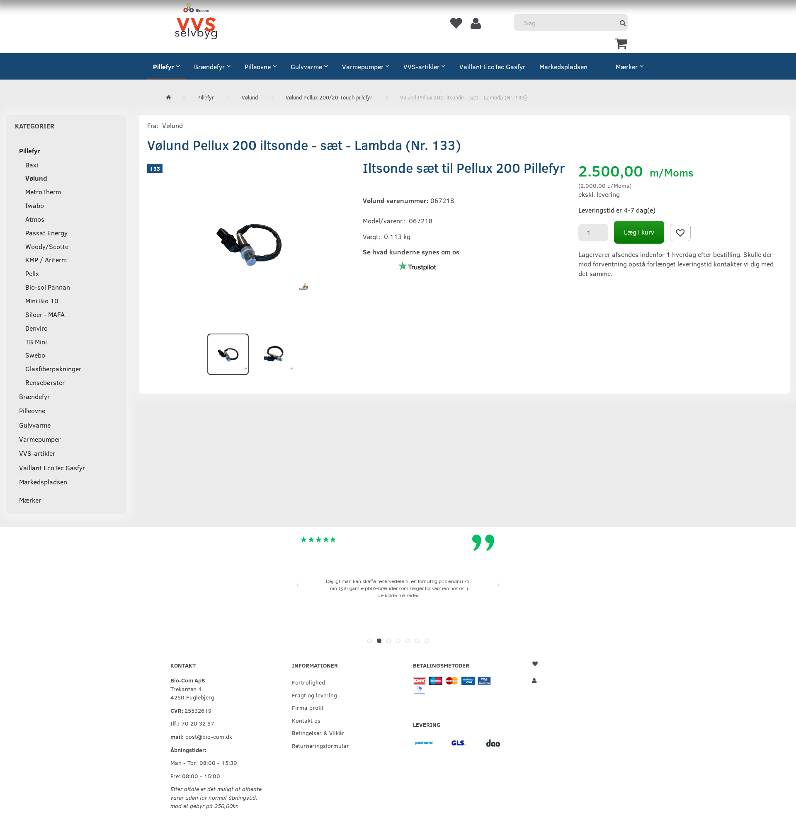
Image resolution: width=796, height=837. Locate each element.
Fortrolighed (308, 682)
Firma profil (307, 707)
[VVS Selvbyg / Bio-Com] (196, 23)
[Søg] (623, 22)
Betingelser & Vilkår (318, 732)
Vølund (172, 125)
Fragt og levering (314, 695)
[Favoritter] (455, 22)
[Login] (475, 22)
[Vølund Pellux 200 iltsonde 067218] (249, 242)
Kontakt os (306, 720)
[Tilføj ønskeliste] (680, 232)
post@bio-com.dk (208, 736)
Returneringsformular (320, 745)
